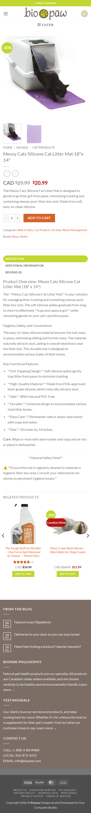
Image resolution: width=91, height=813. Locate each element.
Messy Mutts (20, 236)
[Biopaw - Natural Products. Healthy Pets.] (45, 14)
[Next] (81, 78)
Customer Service (42, 790)
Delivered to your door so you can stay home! (47, 634)
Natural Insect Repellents (32, 622)
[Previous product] (15, 173)
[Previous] (10, 78)
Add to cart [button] (23, 573)
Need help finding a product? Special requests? (47, 646)
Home (7, 147)
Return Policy (24, 792)
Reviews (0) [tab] (13, 272)
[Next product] (7, 173)
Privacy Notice (32, 796)
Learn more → (46, 728)
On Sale (22, 147)
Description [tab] (14, 259)
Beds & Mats (25, 230)
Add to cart (39, 218)
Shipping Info (48, 792)
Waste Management (74, 230)
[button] (5, 13)
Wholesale (69, 792)
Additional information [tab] (24, 265)
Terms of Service (58, 796)
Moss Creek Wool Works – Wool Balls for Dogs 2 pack (67, 550)
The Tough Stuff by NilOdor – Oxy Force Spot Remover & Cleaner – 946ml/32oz (23, 552)
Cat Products (43, 147)
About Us (20, 790)
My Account (67, 790)
